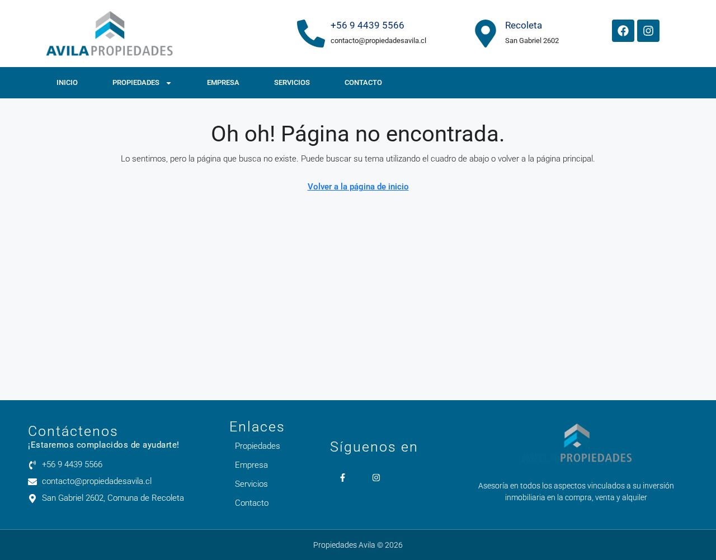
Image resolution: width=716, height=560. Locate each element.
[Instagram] (648, 31)
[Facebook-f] (342, 477)
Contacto (363, 82)
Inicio (67, 82)
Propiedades (135, 82)
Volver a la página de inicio (358, 187)
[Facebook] (623, 31)
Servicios (292, 82)
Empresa (223, 82)
